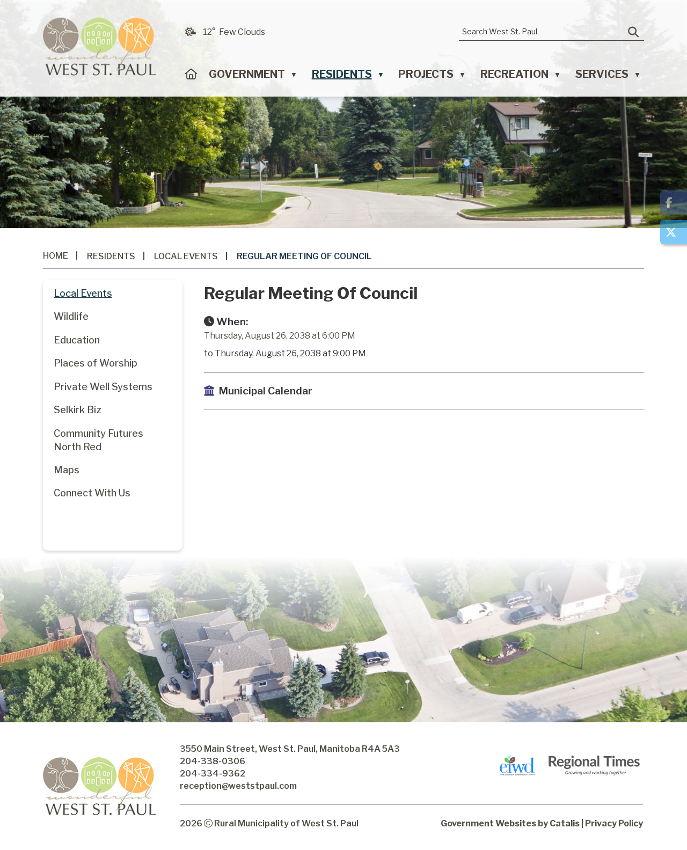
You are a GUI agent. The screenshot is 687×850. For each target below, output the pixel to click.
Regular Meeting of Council (304, 256)
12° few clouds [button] (234, 32)
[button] (633, 32)
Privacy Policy (614, 823)
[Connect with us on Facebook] (673, 202)
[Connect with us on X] (673, 232)
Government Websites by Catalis (510, 823)
